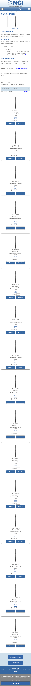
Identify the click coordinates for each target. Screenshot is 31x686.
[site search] (20, 9)
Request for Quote (15, 657)
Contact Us (15, 662)
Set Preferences (15, 680)
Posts (19, 11)
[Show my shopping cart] (29, 9)
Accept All (15, 683)
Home (2, 11)
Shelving (15, 11)
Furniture (6, 11)
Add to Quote (10, 123)
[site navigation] (2, 9)
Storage (10, 11)
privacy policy (23, 677)
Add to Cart (20, 123)
